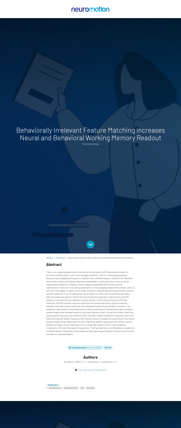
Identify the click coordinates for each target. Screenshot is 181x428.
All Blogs (49, 258)
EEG (82, 388)
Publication (60, 258)
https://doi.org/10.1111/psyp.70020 (92, 370)
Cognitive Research (71, 388)
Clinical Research (55, 388)
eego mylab (90, 388)
